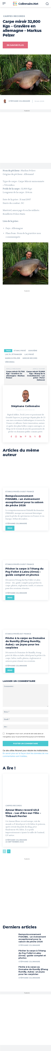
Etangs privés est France (18, 634)
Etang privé (20, 351)
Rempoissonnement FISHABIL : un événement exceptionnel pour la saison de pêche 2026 (24, 500)
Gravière (32, 351)
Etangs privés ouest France (19, 491)
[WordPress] (40, 436)
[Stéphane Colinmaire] (5, 101)
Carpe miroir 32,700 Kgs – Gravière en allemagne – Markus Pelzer (15, 375)
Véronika (9, 362)
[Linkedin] (21, 436)
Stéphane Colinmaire (19, 101)
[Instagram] (16, 436)
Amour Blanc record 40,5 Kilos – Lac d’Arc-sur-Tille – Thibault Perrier (23, 813)
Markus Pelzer (12, 358)
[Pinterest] (25, 436)
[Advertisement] (25, 137)
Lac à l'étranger (13, 354)
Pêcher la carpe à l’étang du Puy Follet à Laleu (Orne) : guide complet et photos (24, 572)
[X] (35, 436)
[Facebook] (11, 436)
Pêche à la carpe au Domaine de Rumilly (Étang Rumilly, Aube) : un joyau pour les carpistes (25, 643)
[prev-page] (4, 851)
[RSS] (30, 436)
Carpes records (14, 16)
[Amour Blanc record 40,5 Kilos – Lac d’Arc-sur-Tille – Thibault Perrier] (25, 787)
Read (9, 528)
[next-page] (8, 851)
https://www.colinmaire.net (25, 410)
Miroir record (30, 358)
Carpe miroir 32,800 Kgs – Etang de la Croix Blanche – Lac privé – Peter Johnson (35, 376)
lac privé (29, 354)
